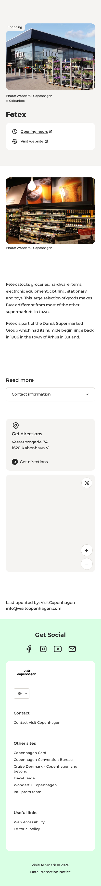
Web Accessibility (29, 822)
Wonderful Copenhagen (35, 785)
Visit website (32, 141)
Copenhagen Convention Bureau (43, 759)
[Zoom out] (87, 564)
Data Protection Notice (50, 872)
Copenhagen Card (30, 753)
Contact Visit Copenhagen (37, 722)
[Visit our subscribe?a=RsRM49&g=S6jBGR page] (72, 649)
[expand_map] (86, 483)
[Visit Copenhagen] (27, 673)
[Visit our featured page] (57, 649)
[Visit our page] (43, 649)
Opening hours (34, 131)
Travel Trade (24, 778)
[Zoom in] (87, 550)
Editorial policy (27, 829)
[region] (50, 523)
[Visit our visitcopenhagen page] (29, 649)
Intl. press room (27, 792)
